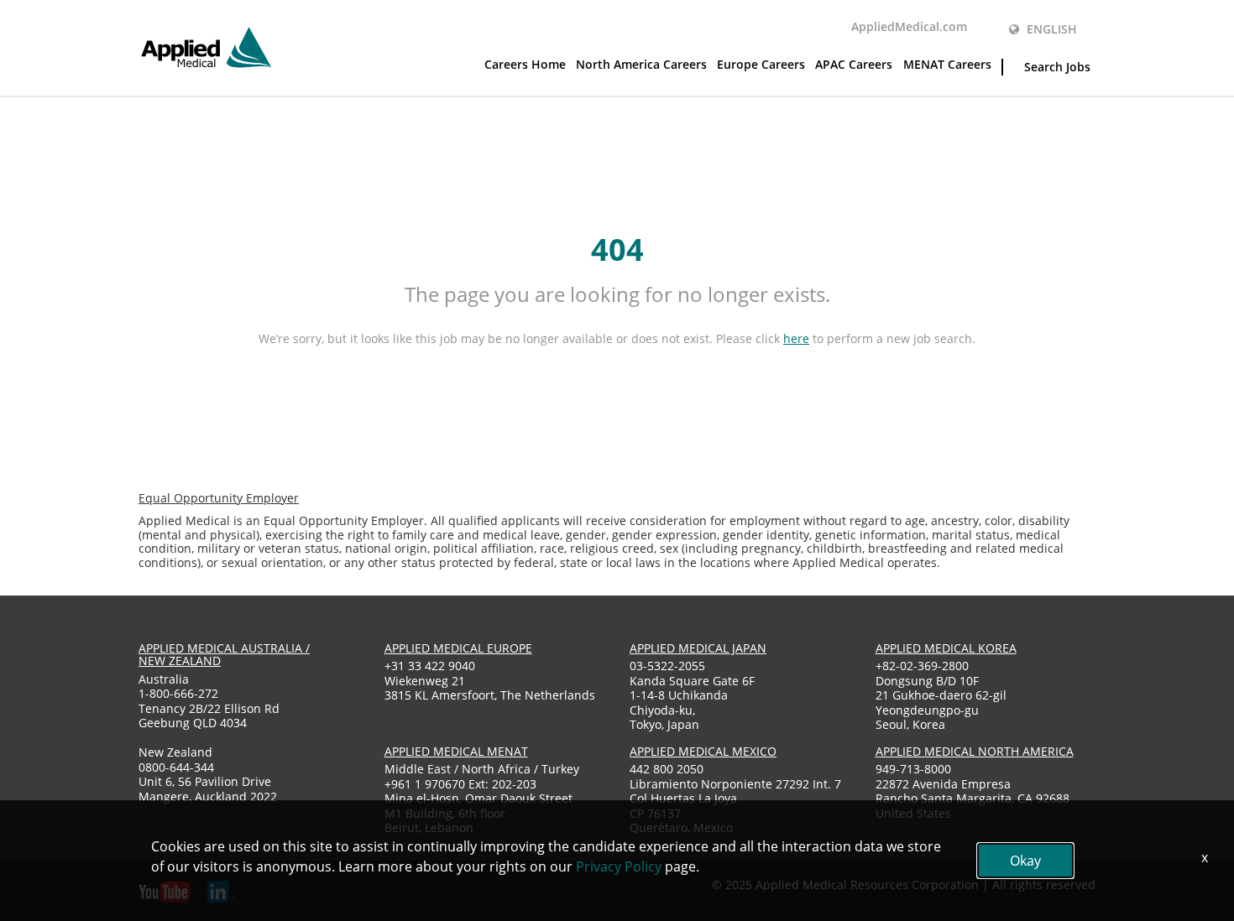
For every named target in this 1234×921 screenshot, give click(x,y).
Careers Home (525, 64)
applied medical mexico (703, 751)
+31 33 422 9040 (429, 666)
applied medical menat (456, 751)
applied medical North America (975, 751)
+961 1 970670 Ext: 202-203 (460, 784)
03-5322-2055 (667, 666)
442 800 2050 (666, 769)
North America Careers (641, 64)
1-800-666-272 (178, 693)
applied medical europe (458, 648)
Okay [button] (1025, 860)
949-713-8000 (913, 769)
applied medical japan (698, 648)
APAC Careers (853, 64)
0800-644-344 (176, 767)
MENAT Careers (947, 64)
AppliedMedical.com (909, 26)
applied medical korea (946, 648)
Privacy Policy (618, 866)
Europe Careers (761, 64)
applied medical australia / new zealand (224, 654)
